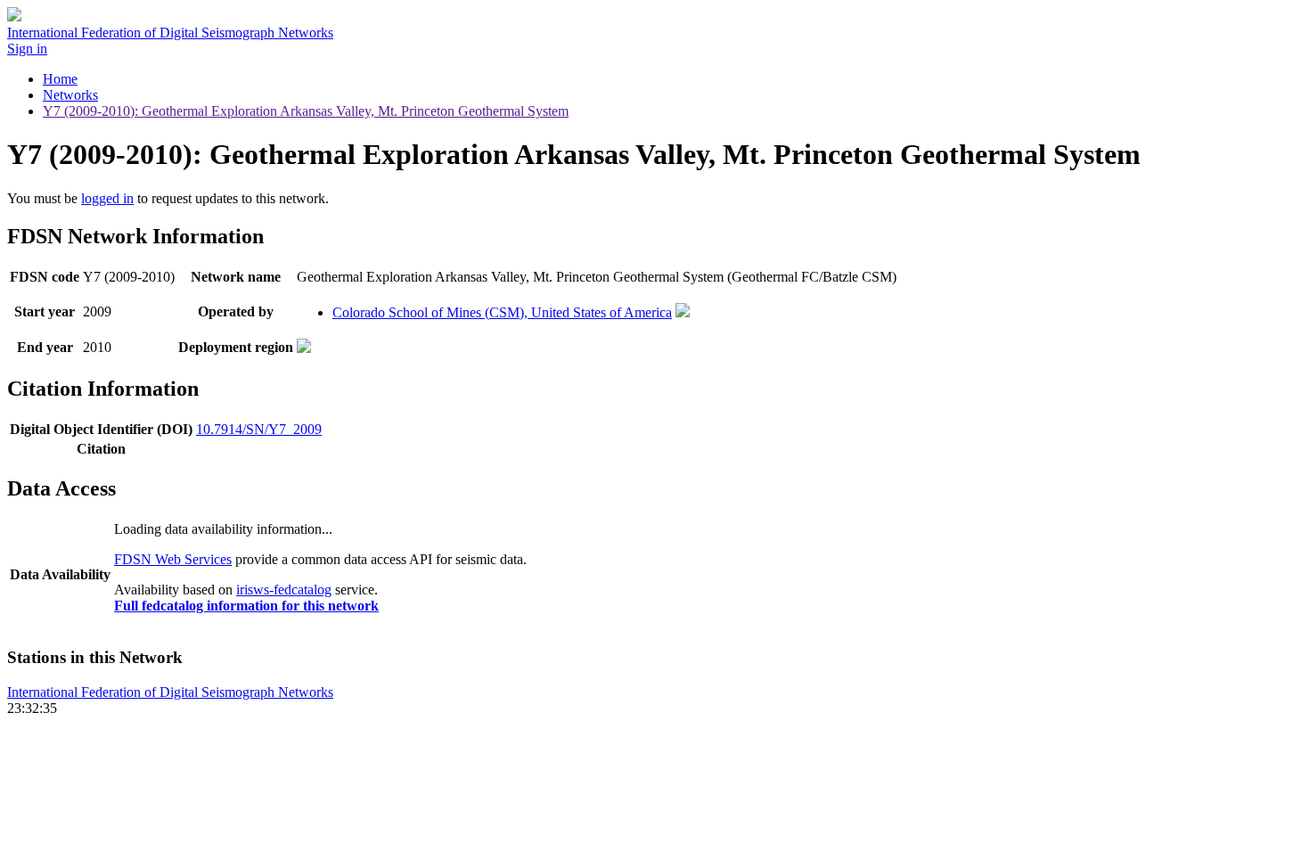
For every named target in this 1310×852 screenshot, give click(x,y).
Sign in (27, 48)
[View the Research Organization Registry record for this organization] (682, 312)
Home (60, 78)
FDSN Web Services (173, 559)
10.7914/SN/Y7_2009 (259, 429)
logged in (107, 198)
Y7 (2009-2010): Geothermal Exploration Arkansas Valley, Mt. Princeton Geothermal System (306, 111)
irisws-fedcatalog (284, 589)
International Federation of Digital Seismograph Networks (170, 692)
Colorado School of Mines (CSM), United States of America (502, 312)
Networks (70, 94)
